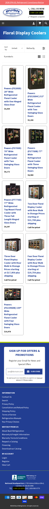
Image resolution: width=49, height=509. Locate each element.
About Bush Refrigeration (13, 431)
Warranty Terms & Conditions (14, 438)
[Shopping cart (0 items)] (40, 23)
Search (5, 400)
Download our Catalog (11, 448)
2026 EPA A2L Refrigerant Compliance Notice (24, 2)
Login (4, 457)
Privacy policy (28, 380)
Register (5, 461)
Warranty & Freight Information (16, 434)
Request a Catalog (10, 441)
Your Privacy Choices (10, 421)
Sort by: (10, 48)
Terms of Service (9, 414)
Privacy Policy (8, 404)
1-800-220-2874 (36, 12)
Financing (6, 445)
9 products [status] (8, 56)
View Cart (6, 465)
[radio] (39, 56)
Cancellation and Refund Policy (15, 407)
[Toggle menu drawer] (3, 23)
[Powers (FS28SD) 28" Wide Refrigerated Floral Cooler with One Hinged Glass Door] (12, 76)
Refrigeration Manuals (11, 418)
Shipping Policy (8, 411)
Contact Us (7, 397)
